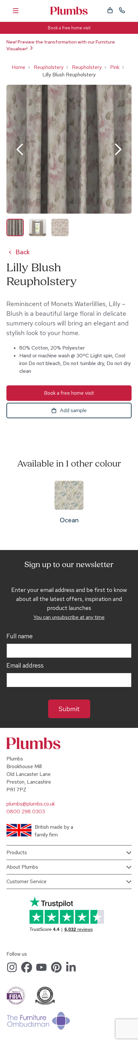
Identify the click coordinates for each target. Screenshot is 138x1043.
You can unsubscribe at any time (69, 617)
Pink (114, 67)
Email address (25, 666)
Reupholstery (49, 67)
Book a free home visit (69, 28)
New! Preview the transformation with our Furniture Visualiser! (60, 45)
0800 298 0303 (25, 811)
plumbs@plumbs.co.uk (30, 803)
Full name (19, 636)
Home (18, 67)
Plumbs (69, 10)
